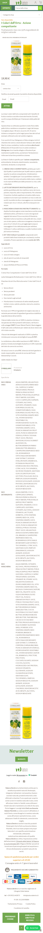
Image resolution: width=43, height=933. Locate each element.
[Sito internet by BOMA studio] (40, 930)
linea (3, 84)
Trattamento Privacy (15, 904)
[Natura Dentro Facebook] (19, 781)
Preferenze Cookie (10, 917)
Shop (5, 2)
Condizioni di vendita (21, 908)
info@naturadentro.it (31, 895)
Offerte (6, 8)
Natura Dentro (22, 2)
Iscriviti (21, 759)
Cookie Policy (30, 904)
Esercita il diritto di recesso (30, 917)
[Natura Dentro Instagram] (24, 781)
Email (4, 99)
